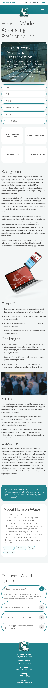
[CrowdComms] (24, 12)
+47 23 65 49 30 (23, 676)
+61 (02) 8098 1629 (24, 670)
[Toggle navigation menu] (42, 9)
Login (43, 3)
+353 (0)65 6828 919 (24, 682)
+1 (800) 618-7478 (23, 663)
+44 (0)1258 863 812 (24, 657)
